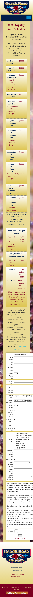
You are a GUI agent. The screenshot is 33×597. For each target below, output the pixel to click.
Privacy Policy (20, 538)
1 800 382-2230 (16, 567)
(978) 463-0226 (16, 571)
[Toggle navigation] (28, 17)
